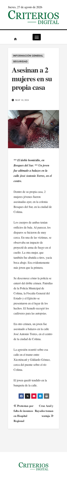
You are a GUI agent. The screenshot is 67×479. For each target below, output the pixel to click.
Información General (28, 55)
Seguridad (20, 61)
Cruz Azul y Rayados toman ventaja (44, 411)
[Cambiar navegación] (37, 37)
